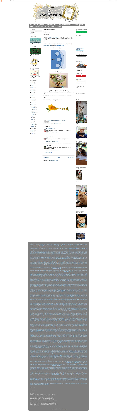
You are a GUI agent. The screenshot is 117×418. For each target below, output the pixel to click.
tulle (38, 378)
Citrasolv (70, 266)
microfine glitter (39, 337)
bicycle (35, 253)
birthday (61, 253)
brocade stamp (81, 257)
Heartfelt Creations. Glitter (59, 303)
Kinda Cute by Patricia (74, 313)
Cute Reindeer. (54, 285)
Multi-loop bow (73, 340)
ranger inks (60, 352)
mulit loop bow (57, 340)
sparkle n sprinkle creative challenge (56, 364)
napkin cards (68, 341)
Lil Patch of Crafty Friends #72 (39, 320)
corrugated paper (49, 270)
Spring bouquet (36, 368)
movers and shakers (47, 340)
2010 (33, 130)
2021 (33, 90)
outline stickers (48, 346)
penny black (81, 347)
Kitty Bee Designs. (33, 314)
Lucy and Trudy (76, 326)
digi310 (51, 289)
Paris (42, 347)
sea (48, 357)
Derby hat (85, 286)
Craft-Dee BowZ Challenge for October (63, 274)
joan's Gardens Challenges (47, 308)
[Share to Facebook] (47, 122)
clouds (35, 267)
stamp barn (79, 368)
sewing (47, 360)
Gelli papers (38, 299)
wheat (66, 380)
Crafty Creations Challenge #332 (35, 279)
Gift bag (57, 299)
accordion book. (62, 244)
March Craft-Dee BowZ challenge (54, 328)
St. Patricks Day (58, 368)
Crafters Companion (42, 276)
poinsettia (36, 350)
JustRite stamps (43, 313)
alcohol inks (42, 245)
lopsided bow (68, 324)
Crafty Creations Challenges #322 (64, 281)
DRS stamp (38, 291)
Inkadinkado (72, 305)
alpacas (46, 245)
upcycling (72, 378)
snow (70, 361)
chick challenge (61, 263)
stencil (42, 372)
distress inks (70, 289)
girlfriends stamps (71, 299)
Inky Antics (76, 305)
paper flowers (78, 346)
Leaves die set (56, 315)
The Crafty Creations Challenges (65, 374)
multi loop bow (62, 340)
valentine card (84, 378)
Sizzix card (41, 361)
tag (61, 373)
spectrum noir (32, 365)
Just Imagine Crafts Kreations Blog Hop (80, 312)
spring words (46, 368)
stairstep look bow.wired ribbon (71, 368)
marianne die (81, 329)
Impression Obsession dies (52, 305)
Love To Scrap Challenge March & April (80, 325)
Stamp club (32, 369)
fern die (44, 296)
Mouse (43, 340)
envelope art (45, 294)
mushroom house (84, 340)
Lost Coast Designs (73, 324)
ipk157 (44, 307)
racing (43, 352)
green (82, 300)
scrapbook (73, 356)
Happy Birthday (71, 302)
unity (64, 378)
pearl (60, 347)
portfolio (70, 350)
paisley (65, 346)
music (37, 341)
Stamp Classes (84, 368)
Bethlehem (32, 253)
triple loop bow (69, 377)
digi (32, 289)
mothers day (39, 340)
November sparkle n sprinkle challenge (76, 342)
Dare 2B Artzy (70, 285)
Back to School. (72, 251)
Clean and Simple (76, 266)
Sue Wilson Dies (69, 372)
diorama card (62, 289)
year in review (38, 384)
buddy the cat (53, 258)
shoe (65, 360)
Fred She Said (33, 297)
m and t (80, 326)
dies (31, 289)
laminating (63, 314)
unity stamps (67, 378)
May (32, 119)
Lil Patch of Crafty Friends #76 (50, 320)
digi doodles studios (43, 289)
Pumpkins (74, 351)
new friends (34, 342)
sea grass (50, 357)
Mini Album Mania (55, 337)
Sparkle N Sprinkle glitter (67, 364)
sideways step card (82, 360)
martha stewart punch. (48, 330)
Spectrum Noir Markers (39, 365)
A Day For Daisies (56, 244)
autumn (44, 251)
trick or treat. (56, 377)
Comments (80, 83)
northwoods (40, 342)
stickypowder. (52, 372)
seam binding (58, 357)
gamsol (80, 297)
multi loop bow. (68, 340)
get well (55, 299)
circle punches (64, 266)
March (32, 122)
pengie (71, 347)
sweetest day (43, 373)
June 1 (40, 310)
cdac (39, 262)
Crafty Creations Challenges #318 (75, 280)
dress (86, 290)
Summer (74, 372)
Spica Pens (69, 367)
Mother (31, 340)
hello (38, 304)
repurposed (36, 353)
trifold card (60, 377)
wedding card (47, 380)
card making (39, 261)
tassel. (66, 373)
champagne (81, 262)
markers (85, 329)
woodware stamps (37, 383)
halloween (37, 302)
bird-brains (50, 253)
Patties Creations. (50, 347)
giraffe (67, 299)
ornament (53, 345)
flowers (72, 296)
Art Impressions (74, 248)
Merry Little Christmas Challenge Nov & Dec (48, 335)
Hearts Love (78, 303)
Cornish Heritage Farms (74, 268)
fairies (74, 294)
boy (52, 257)
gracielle (50, 300)
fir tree (49, 296)
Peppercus (85, 347)
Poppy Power (60, 350)
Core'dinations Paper (65, 268)
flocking (58, 296)
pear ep (57, 347)
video (66, 379)
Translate (34, 33)
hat (36, 303)
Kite (86, 313)
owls (62, 346)
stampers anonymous (73, 369)
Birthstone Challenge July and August (44, 254)
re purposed (64, 352)
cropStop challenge (33, 285)
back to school (67, 251)
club (37, 267)
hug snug (85, 304)
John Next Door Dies (64, 308)
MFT (65, 336)
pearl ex (62, 347)
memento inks (33, 332)
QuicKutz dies (32, 352)
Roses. (42, 355)
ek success (85, 291)
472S (34, 244)
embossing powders (82, 293)
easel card (68, 291)
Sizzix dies (45, 361)
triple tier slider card (81, 377)
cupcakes (41, 285)
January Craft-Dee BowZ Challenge (73, 307)
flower (66, 296)
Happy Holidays (32, 303)
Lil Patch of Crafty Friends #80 (70, 320)
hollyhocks (57, 304)
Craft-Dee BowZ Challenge (55, 273)
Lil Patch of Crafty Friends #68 (76, 319)
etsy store (48, 294)
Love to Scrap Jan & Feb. (69, 326)
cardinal (54, 261)
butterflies (76, 258)
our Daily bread (78, 345)
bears (73, 252)
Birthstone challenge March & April (57, 254)
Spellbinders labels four (52, 367)
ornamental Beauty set (59, 345)
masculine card (74, 330)
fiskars (53, 296)
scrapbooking (32, 357)
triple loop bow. (75, 377)
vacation (79, 378)
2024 (33, 85)
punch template (80, 351)
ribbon (53, 353)
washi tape (79, 379)
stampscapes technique (72, 370)
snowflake (77, 361)
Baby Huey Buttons (55, 251)
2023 (33, 87)
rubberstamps (81, 355)
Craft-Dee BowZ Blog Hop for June (44, 273)
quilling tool (40, 352)
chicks (71, 263)
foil (78, 296)
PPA (77, 350)
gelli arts (34, 299)
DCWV (75, 285)
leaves (45, 315)
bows (48, 257)
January (33, 126)
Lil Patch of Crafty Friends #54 (71, 318)
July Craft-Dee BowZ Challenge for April (47, 309)
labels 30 (46, 314)
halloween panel (42, 302)
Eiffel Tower (81, 291)
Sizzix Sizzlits (50, 361)
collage (72, 267)
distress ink (66, 289)
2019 (33, 94)
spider (73, 367)
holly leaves (52, 304)
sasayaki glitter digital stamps (48, 356)
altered (56, 245)
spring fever (42, 368)
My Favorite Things (46, 341)
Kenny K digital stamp (65, 313)
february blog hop (57, 295)
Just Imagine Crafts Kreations (65, 312)
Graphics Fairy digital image (69, 300)
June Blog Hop (44, 310)
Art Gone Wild (60, 248)
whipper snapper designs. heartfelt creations (79, 380)
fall (77, 294)
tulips (36, 378)
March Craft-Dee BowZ (44, 328)
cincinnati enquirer (44, 266)
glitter (78, 299)
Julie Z (47, 145)
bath (56, 252)
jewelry (41, 308)
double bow (62, 290)
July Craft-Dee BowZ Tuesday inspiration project (62, 309)
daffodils (61, 285)
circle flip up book (58, 266)
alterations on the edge (51, 245)
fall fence (80, 294)
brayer (60, 257)
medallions (73, 331)
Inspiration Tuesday (34, 307)
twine (48, 378)
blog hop (67, 256)
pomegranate (45, 350)
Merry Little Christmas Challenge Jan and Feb (53, 334)
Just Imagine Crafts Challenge (53, 312)
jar (39, 308)
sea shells (54, 357)
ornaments (65, 345)
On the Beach (38, 345)
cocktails (66, 267)
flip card (55, 296)
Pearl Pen (65, 347)
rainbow (53, 352)
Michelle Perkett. (82, 336)
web (44, 380)
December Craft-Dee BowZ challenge (46, 286)
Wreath (35, 384)
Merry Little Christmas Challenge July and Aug (70, 334)
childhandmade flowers (77, 263)
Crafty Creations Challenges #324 (75, 281)
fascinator (39, 295)
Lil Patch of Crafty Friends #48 (40, 318)
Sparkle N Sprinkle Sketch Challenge (54, 123)
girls (75, 299)
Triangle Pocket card (50, 377)
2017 (33, 97)
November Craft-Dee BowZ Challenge (55, 342)
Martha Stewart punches (56, 330)
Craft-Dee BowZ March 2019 (76, 275)
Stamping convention (56, 370)
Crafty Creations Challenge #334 (47, 279)
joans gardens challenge (57, 308)
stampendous (67, 369)
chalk (60, 262)
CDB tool (47, 262)
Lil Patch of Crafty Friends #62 (44, 319)
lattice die (69, 314)
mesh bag (40, 336)
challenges (77, 262)
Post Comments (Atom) (53, 160)
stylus (66, 372)
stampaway (51, 369)
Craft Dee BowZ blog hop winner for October (73, 270)
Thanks (45, 374)
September (33, 112)
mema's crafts (77, 331)
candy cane (66, 259)
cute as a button (47, 285)
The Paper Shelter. (81, 374)
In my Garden (60, 305)
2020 (33, 92)
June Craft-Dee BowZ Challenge (68, 310)
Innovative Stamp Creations (82, 305)
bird (44, 253)
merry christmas (61, 332)
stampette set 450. (80, 369)
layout (36, 315)
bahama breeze (37, 252)
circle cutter (53, 266)
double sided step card (74, 290)
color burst (75, 267)
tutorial (44, 378)
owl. (58, 346)
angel (73, 245)
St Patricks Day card (52, 368)
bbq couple (61, 252)
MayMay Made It (68, 331)
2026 (33, 82)
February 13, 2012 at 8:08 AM (52, 133)
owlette (60, 346)
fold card (83, 296)
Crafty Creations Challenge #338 (58, 279)
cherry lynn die (48, 263)
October (33, 110)
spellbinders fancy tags (36, 367)
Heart (38, 303)
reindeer (85, 352)
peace (55, 347)
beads (69, 252)
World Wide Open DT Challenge (48, 383)
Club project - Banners (50, 267)
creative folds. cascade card (52, 284)
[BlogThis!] (45, 122)
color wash (79, 267)
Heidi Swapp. (35, 304)
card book (78, 259)
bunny (73, 258)
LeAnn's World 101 (40, 315)
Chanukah (85, 262)
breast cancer (68, 257)
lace (48, 314)
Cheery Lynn (32, 263)
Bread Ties (63, 257)
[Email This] (44, 122)
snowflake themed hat (83, 361)
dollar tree (37, 290)
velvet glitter (48, 379)
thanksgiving (48, 374)
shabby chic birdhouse (52, 360)
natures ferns (85, 341)
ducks (43, 291)
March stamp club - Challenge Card (40, 329)
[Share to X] (46, 122)
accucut (66, 244)
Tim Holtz (76, 375)
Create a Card (38, 284)
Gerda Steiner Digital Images (48, 299)
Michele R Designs (75, 336)
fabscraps (63, 294)
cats (37, 262)
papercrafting (38, 347)
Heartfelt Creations (42, 303)
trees (36, 377)
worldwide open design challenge (71, 383)
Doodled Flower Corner (50, 290)
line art (43, 324)
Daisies (67, 285)
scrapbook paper (84, 356)
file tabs (47, 296)
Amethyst (70, 245)
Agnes (31, 245)
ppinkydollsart (80, 350)
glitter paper (82, 299)
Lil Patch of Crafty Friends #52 (60, 318)
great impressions (77, 300)
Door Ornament (57, 290)
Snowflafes (73, 361)
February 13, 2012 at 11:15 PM (52, 150)
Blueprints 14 (82, 256)
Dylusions (48, 291)
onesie (42, 345)
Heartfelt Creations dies (51, 303)
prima (86, 350)
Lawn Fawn (73, 314)
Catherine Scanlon (80, 261)
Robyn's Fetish (84, 353)
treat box (31, 377)
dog (79, 289)
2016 (33, 99)
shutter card (71, 360)
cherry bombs (43, 263)
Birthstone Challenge (79, 253)
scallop (55, 356)
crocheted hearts (84, 284)
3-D (32, 244)
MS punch (53, 340)
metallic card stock (46, 336)
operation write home (47, 345)
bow (42, 257)
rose (40, 355)
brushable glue (35, 258)
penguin (73, 347)
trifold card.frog (64, 377)
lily (35, 324)
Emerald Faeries (36, 294)
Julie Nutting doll (82, 308)
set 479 (38, 360)
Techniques (84, 373)
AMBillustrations (65, 245)
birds (59, 253)
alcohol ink (38, 245)
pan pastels (68, 346)
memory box (42, 332)
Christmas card (52, 264)
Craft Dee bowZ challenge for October (45, 271)
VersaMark (52, 379)
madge (86, 326)
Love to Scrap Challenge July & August (65, 325)
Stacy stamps (63, 368)
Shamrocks (62, 360)
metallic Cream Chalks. (53, 336)
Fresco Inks (45, 297)
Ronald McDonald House (34, 355)
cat (75, 261)
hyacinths (31, 305)
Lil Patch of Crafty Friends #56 (81, 318)
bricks (72, 257)
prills (84, 350)
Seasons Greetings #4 (83, 357)
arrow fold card (44, 248)
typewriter (51, 378)
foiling (80, 296)
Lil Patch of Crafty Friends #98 (39, 323)
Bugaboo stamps (64, 258)
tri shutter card (44, 377)
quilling (37, 352)
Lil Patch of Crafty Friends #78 (60, 320)
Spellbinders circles (63, 365)
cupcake (38, 285)
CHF (52, 263)
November (33, 109)
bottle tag (39, 257)
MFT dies (68, 336)
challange (63, 262)
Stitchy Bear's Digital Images (59, 372)
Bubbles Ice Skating (47, 258)
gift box (60, 299)
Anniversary (82, 245)
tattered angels (69, 373)
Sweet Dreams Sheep (37, 373)
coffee (69, 267)
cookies (48, 268)
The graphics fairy (74, 374)
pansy (75, 346)
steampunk (32, 372)
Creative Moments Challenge (69, 284)
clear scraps (81, 266)
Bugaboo (58, 258)
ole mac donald (33, 345)
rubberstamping (75, 355)
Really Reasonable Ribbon (71, 352)
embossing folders (65, 292)
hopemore (65, 304)
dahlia (64, 285)
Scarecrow (58, 356)
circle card (49, 266)
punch (77, 351)
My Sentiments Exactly (61, 341)
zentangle (43, 384)
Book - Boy (32, 257)
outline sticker (43, 346)
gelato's (31, 299)
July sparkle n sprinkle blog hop (76, 309)
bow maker (45, 257)
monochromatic (55, 339)
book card (36, 257)
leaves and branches (49, 315)
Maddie (83, 326)
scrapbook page (78, 356)
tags (63, 373)
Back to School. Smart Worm (80, 251)
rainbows (56, 352)
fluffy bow (76, 296)
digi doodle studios (36, 289)
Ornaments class (70, 345)
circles (68, 266)
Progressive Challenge (64, 351)
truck (34, 378)
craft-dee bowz (68, 271)
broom (86, 257)
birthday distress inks (72, 253)
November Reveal (66, 342)
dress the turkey (32, 291)
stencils (44, 372)
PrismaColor (56, 351)
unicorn (61, 378)
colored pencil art (84, 267)
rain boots (49, 352)
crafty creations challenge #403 (35, 280)
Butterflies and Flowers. (82, 258)
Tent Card (32, 374)
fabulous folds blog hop (69, 294)
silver (86, 360)
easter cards (75, 291)
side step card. (76, 360)
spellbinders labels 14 (44, 367)
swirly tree (50, 373)
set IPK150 (44, 360)
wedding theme (59, 380)
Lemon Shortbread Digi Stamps (70, 315)
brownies (31, 258)
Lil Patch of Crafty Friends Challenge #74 (79, 323)
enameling (40, 294)
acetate (69, 244)
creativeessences (78, 284)
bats (58, 252)
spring (32, 368)
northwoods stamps (45, 342)
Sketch (56, 361)
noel (36, 342)
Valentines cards (37, 379)
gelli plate (41, 299)
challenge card (72, 262)
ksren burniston (38, 314)
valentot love (43, 379)
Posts (79, 80)
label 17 (43, 314)
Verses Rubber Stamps (59, 379)
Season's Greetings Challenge (66, 357)
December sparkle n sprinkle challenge (59, 286)
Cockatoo (63, 267)
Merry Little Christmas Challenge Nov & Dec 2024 (65, 335)
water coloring (84, 379)
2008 (33, 133)
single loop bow (33, 361)
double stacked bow (81, 290)
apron (41, 248)
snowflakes (32, 362)
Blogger (65, 408)
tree (34, 377)
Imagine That (37, 305)
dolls (40, 290)
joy (68, 308)
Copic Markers (56, 269)
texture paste (36, 374)
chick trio (65, 263)
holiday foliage (45, 304)
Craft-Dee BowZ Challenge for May (50, 274)
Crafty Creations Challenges (62, 280)
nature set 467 (80, 341)
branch (58, 257)
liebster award (83, 315)
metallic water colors (61, 336)
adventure (85, 244)
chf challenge (55, 263)
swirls (47, 373)
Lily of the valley (38, 324)
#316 (31, 244)
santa (34, 356)
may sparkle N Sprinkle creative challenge (58, 331)
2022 (33, 88)
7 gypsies (44, 244)
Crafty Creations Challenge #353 (70, 279)
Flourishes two (62, 296)
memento (81, 331)
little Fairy (45, 324)
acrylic (72, 244)
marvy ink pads (63, 330)
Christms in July (38, 266)
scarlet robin (62, 356)
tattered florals (74, 373)
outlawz (82, 345)
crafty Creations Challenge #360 (81, 279)
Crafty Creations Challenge (59, 276)
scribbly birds (45, 357)
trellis (38, 377)
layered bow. (80, 314)
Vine (68, 379)
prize (60, 351)
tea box (78, 373)
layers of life (85, 314)
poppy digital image (55, 350)
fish (51, 296)
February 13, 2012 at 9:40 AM (52, 141)
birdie (57, 253)
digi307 (48, 289)
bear (71, 252)
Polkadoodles (40, 350)
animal (75, 245)
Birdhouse (54, 253)
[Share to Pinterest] (48, 122)
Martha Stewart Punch (40, 330)
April (32, 121)
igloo (34, 305)
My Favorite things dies (53, 341)
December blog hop (83, 285)
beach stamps (65, 252)
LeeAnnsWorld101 (62, 315)
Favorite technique (44, 295)
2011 (33, 128)
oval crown (53, 346)
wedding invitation (53, 380)
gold (37, 300)
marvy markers (68, 330)
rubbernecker (69, 355)
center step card (56, 262)
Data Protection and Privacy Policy (42, 26)
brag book (55, 257)
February (33, 124)
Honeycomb (61, 304)
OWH (56, 346)
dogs (32, 290)
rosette (45, 355)
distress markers (76, 289)
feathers (49, 295)
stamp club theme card (38, 369)
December (33, 107)
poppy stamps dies (66, 350)
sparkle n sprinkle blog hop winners (42, 364)
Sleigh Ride (62, 361)
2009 (33, 131)
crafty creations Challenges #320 (41, 281)
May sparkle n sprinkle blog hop (45, 331)
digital (53, 289)
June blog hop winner (58, 310)
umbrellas (58, 378)
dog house (82, 289)
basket (54, 252)
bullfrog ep (70, 258)
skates (54, 361)
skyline (59, 361)
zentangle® (47, 384)
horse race (68, 304)
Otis (74, 345)
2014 (33, 102)
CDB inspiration (43, 262)
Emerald (31, 294)
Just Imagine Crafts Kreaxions (35, 313)
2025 (33, 83)
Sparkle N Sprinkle (72, 363)
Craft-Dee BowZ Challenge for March (36, 274)
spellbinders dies (76, 365)
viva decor (71, 379)
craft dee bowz (62, 270)
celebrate (51, 262)
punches (85, 351)
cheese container (38, 263)
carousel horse (70, 261)
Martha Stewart (33, 330)
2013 (33, 104)
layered (76, 314)
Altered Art (60, 245)
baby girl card (50, 251)
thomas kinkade (68, 375)
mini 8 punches (45, 337)
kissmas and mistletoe (81, 313)
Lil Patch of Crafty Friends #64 (55, 319)
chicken (68, 263)
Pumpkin (70, 351)
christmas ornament (64, 264)
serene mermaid (68, 358)
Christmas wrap (32, 266)
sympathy (53, 373)
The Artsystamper (55, 374)
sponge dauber (76, 367)
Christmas (46, 264)
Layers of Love (32, 315)
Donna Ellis (48, 137)
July (32, 116)
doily (34, 290)
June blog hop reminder (51, 310)
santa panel (41, 356)
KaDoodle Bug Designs (54, 313)
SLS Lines (67, 361)
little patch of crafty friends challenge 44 (59, 324)
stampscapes (65, 370)
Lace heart (51, 314)
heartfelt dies (67, 303)
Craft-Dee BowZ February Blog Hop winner (49, 275)
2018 (33, 95)
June (32, 117)
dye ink (45, 291)
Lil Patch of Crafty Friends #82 (81, 320)
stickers (47, 372)
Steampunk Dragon (37, 372)
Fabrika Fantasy (58, 294)
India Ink (64, 305)
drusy (41, 291)
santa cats (37, 356)
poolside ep (49, 350)
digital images (56, 289)
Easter (71, 291)
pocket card (32, 350)
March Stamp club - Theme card (62, 329)
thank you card (40, 374)
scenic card (66, 356)
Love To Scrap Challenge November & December (38, 326)
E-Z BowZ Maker (60, 291)
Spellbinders (56, 365)
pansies (72, 346)
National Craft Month (74, 341)
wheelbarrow (69, 380)
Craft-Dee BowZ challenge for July (81, 273)
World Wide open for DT (60, 383)
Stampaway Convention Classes (59, 369)
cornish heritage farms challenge (39, 270)
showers (67, 360)
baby (46, 251)
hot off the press (78, 304)
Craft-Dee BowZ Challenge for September (77, 274)
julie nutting (77, 308)
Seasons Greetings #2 (75, 357)
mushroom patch (33, 341)
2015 (33, 100)
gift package (64, 299)
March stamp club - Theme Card (51, 329)
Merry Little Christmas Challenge (78, 332)
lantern (66, 314)
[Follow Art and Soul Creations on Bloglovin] (79, 51)
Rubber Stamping (57, 355)
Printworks (52, 351)
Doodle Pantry (43, 290)
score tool (70, 356)
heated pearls (82, 303)
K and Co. (48, 313)
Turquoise (41, 378)
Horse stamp (73, 304)
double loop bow (67, 290)
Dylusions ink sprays (53, 291)
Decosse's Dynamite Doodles (72, 286)
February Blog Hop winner (64, 295)
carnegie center (65, 261)
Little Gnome (50, 324)
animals (78, 245)
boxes (50, 257)
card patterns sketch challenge (48, 261)
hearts (70, 303)
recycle (77, 352)
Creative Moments (60, 284)
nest (31, 342)
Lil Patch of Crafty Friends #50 (50, 318)
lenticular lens (78, 315)
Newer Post (47, 157)
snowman (40, 362)
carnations (60, 261)
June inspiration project (78, 310)
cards (57, 261)
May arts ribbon (82, 330)
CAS (74, 261)
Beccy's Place (81, 252)
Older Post (70, 157)
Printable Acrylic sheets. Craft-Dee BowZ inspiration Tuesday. (40, 351)
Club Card (40, 267)
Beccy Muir (76, 252)
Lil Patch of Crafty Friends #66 (65, 319)
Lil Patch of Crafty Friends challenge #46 (65, 323)
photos (46, 348)
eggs (78, 291)
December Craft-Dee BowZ (35, 286)
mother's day (35, 340)
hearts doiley (74, 303)
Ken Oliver (60, 313)
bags (33, 252)
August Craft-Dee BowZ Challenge (36, 251)
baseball (51, 252)
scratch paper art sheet (39, 357)
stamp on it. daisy (46, 369)
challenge (67, 262)
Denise (78, 286)
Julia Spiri (73, 308)
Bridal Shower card (76, 257)
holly (49, 304)
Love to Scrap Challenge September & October (56, 326)
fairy (76, 294)
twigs (46, 378)
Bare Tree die (47, 252)
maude (78, 330)
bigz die (41, 253)
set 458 (33, 360)
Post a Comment (48, 152)
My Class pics (40, 341)
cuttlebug (58, 285)
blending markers (58, 256)
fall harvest (83, 294)
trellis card (40, 377)
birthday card (65, 253)
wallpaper (75, 379)
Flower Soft (69, 296)
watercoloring (32, 380)
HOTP (82, 304)
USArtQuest (76, 378)
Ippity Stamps (55, 307)
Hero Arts (41, 304)
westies (63, 380)
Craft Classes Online (56, 270)
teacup (81, 373)
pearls (68, 347)
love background (82, 324)
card (75, 259)
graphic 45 (61, 300)
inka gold (68, 305)
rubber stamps (64, 355)
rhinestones (41, 353)
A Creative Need (49, 244)
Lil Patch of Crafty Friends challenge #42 (51, 323)
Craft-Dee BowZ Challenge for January (67, 273)
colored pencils (33, 268)
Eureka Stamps (52, 294)
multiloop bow (78, 340)
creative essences (44, 284)
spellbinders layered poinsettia (62, 367)
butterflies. (32, 259)
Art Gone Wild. (66, 248)
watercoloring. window (39, 380)
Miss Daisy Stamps (47, 339)
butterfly (35, 259)
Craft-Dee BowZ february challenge (64, 275)
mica (71, 336)
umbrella (54, 378)
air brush (33, 245)
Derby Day (81, 286)
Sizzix (37, 361)
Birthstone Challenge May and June (70, 254)
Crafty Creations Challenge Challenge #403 (48, 280)
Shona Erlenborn (49, 128)
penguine (77, 347)
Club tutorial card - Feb (58, 267)
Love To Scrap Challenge (39, 325)
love (78, 324)
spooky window (82, 367)
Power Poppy (74, 350)
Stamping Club (35, 370)
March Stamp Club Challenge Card (73, 329)
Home (58, 157)
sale (84, 355)
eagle (65, 291)
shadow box (59, 360)
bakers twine (42, 252)
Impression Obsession (44, 305)
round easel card (49, 355)
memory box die (48, 332)
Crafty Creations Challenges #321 (52, 281)
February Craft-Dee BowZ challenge (75, 295)
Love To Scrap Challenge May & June (51, 325)
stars (86, 370)
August (32, 114)
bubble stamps (41, 258)
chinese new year (84, 263)
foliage (86, 296)
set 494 (41, 360)
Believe (85, 252)
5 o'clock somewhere (39, 244)
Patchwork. (45, 347)
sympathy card (58, 373)
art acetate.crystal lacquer (53, 248)
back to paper (61, 251)
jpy (69, 308)
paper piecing (32, 347)
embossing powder (73, 292)
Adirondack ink (80, 244)
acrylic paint (76, 244)
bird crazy (46, 253)
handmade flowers (64, 302)
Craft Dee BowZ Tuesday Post (57, 271)
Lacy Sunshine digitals (57, 314)
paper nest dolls (84, 346)
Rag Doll (46, 352)
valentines (32, 379)
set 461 (35, 360)
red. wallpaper (81, 352)
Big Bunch (38, 253)
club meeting (44, 267)
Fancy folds (36, 295)
